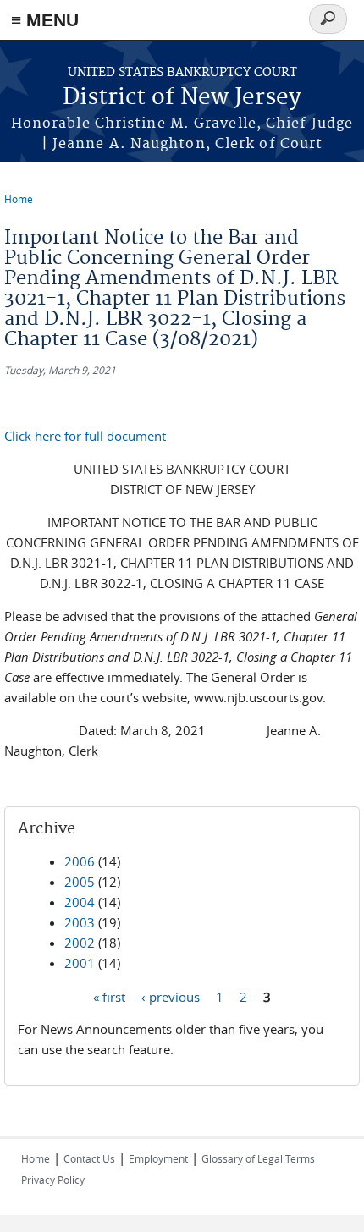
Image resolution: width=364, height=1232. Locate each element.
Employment (158, 1158)
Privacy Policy (53, 1179)
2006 (79, 861)
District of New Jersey (182, 98)
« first (109, 995)
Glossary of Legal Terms (258, 1158)
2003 (79, 922)
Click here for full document (85, 435)
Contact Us (89, 1158)
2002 (79, 942)
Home (18, 199)
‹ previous (170, 995)
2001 (79, 962)
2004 (79, 902)
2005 (79, 881)
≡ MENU (45, 20)
